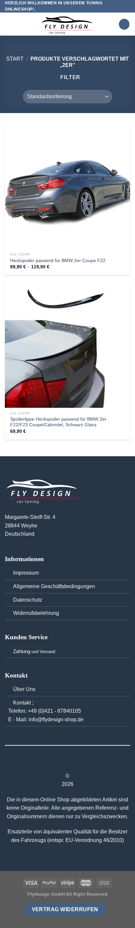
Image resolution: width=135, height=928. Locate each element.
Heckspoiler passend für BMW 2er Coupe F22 (58, 260)
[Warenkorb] (124, 24)
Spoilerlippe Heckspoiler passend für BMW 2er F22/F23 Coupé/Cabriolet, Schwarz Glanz (58, 422)
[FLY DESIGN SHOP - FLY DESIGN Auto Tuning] (67, 24)
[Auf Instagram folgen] (67, 764)
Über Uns (24, 689)
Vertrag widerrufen (65, 909)
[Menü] (9, 24)
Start (15, 59)
